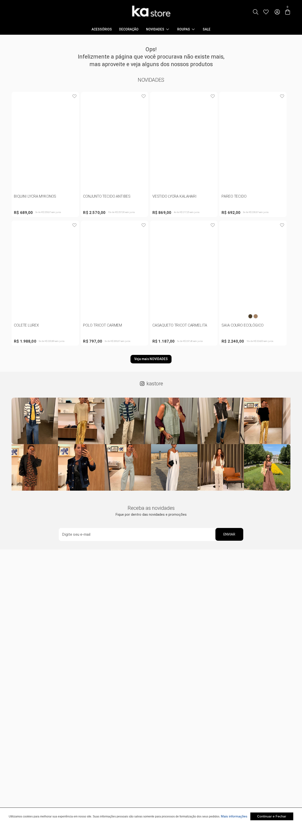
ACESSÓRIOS (102, 29)
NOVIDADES (155, 29)
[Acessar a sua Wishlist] (266, 12)
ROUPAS (183, 29)
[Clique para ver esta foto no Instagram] (35, 421)
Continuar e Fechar (271, 816)
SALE (206, 29)
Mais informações (234, 816)
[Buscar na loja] (255, 12)
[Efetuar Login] (277, 12)
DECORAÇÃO (128, 29)
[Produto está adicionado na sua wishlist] (74, 96)
